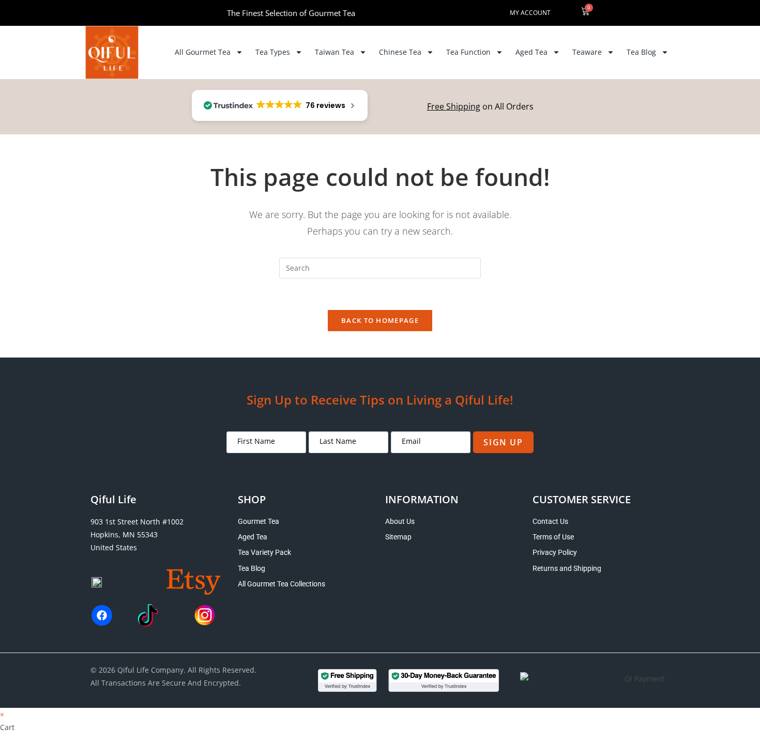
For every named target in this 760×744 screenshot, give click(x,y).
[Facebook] (102, 615)
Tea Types (272, 52)
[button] (640, 13)
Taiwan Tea (334, 52)
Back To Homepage (380, 320)
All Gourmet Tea (203, 52)
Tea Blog (641, 52)
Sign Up (503, 442)
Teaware (587, 52)
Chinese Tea (400, 52)
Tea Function (468, 52)
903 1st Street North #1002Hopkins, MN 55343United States (137, 534)
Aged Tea (531, 52)
